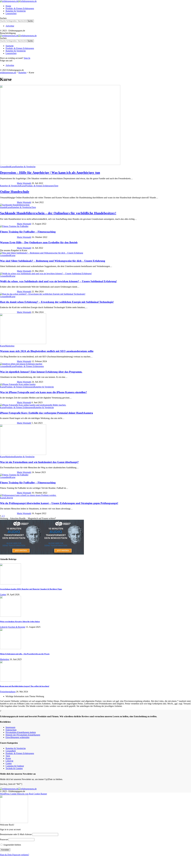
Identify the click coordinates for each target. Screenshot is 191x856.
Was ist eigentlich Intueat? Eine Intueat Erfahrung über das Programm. (41, 371)
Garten (3, 594)
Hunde (3, 207)
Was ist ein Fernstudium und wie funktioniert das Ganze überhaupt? (39, 462)
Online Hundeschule (14, 191)
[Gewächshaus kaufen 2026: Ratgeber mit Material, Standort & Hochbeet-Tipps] (10, 583)
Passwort (4, 839)
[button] (21, 732)
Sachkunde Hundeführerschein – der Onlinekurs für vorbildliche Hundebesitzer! (58, 213)
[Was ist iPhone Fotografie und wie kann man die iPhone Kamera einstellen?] (18, 384)
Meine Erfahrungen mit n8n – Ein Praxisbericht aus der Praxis (24, 654)
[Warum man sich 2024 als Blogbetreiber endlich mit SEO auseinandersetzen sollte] (23, 343)
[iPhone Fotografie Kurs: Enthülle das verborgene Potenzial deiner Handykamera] (33, 405)
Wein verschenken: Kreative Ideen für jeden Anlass (20, 621)
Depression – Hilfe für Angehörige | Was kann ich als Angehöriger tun (50, 172)
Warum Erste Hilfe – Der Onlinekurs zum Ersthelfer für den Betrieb (39, 242)
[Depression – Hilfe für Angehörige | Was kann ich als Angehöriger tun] (60, 164)
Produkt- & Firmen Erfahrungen (39, 186)
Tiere (56, 186)
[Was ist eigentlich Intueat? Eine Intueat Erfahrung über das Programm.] (21, 364)
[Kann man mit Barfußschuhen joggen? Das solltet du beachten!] (10, 681)
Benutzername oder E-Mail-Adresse (16, 834)
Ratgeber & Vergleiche (25, 166)
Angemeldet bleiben (12, 845)
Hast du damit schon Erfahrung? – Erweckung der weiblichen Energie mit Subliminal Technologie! (57, 301)
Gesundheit (5, 166)
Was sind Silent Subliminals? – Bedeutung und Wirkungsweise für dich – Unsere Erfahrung (52, 260)
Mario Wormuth (24, 183)
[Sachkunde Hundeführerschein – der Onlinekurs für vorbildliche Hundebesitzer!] (15, 205)
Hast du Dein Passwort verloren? (14, 854)
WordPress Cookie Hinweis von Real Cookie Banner (23, 794)
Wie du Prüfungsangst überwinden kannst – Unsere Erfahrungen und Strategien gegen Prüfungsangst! (59, 503)
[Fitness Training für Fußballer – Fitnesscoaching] (14, 226)
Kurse (12, 166)
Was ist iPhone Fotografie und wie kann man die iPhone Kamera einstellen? (43, 392)
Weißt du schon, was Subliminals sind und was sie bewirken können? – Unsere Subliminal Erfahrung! (58, 281)
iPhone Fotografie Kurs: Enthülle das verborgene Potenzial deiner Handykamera (46, 412)
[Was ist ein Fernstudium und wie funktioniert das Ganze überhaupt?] (23, 454)
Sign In (27, 58)
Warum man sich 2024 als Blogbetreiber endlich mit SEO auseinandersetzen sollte (46, 351)
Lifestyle (9, 498)
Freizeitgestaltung (8, 691)
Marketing (9, 346)
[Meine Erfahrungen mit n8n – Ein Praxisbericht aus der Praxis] (10, 648)
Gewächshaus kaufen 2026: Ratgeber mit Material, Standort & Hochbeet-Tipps (31, 589)
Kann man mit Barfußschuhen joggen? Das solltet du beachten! (24, 686)
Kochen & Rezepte (16, 627)
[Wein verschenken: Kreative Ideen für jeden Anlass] (10, 616)
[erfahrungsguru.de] (18, 1)
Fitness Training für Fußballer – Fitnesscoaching (28, 231)
